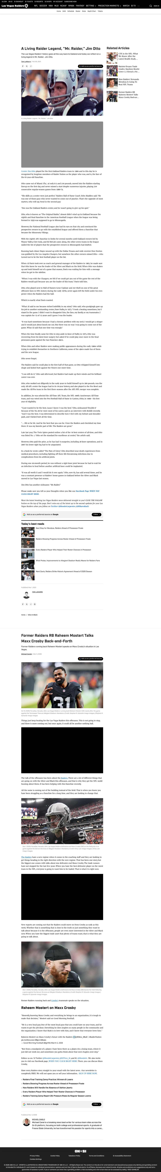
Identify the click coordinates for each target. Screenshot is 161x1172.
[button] (91, 6)
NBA (51, 6)
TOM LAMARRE (37, 592)
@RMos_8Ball (81, 1037)
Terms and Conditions (96, 1156)
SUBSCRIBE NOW (70, 2)
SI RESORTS (39, 2)
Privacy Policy (35, 1156)
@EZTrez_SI (65, 1058)
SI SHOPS (48, 2)
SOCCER (43, 6)
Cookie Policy (55, 1156)
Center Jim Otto (28, 171)
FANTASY (80, 6)
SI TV (133, 6)
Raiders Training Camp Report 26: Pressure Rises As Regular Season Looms (57, 1096)
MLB (56, 6)
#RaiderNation (95, 1037)
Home (59, 11)
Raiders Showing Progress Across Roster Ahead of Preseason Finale (53, 1084)
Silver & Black (32, 615)
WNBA (71, 6)
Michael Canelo (26, 654)
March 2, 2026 (57, 1043)
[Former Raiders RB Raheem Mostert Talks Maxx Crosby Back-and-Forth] (123, 96)
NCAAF (63, 6)
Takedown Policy (74, 1156)
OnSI (64, 11)
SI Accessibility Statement (122, 1156)
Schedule (70, 11)
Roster (78, 11)
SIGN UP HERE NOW (88, 1073)
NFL (36, 6)
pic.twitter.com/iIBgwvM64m (33, 1040)
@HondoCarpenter (51, 1058)
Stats (84, 11)
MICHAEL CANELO (38, 1119)
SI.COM (4, 2)
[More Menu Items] (138, 6)
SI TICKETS (29, 2)
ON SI (10, 2)
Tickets (100, 11)
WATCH (126, 6)
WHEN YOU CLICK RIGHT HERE (63, 1061)
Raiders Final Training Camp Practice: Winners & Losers (48, 1080)
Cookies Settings (36, 1159)
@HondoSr (82, 1058)
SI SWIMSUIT (18, 2)
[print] (34, 604)
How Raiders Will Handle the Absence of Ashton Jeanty (47, 1088)
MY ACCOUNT (58, 2)
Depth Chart (92, 11)
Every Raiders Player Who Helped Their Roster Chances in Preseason (54, 1092)
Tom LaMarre (26, 62)
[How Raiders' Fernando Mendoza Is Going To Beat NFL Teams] (123, 83)
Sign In (156, 6)
